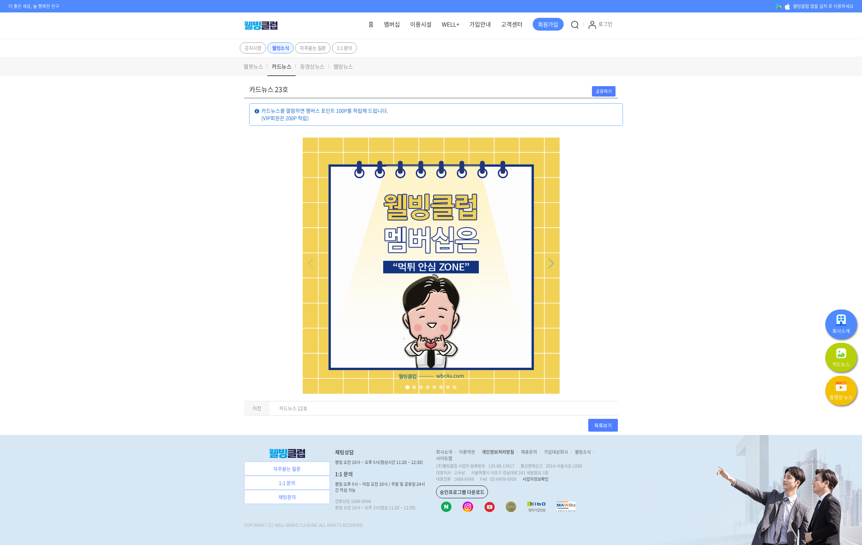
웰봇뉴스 (253, 66)
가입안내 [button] (480, 24)
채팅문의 (287, 497)
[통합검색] (575, 24)
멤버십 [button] (392, 24)
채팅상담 (344, 452)
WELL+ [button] (450, 24)
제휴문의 (529, 451)
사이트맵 (444, 458)
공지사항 (252, 47)
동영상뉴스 (312, 66)
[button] (548, 24)
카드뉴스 (281, 66)
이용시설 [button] (421, 24)
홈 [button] (371, 24)
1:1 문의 (344, 47)
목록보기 (603, 425)
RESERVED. (353, 525)
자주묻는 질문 (313, 47)
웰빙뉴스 (343, 66)
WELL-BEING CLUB (292, 525)
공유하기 (604, 91)
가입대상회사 (556, 451)
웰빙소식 (280, 47)
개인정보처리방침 (498, 451)
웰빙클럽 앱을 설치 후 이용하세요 (823, 6)
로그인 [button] (605, 24)
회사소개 (444, 451)
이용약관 (467, 451)
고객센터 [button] (512, 24)
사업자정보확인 (536, 479)
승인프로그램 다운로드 (462, 491)
